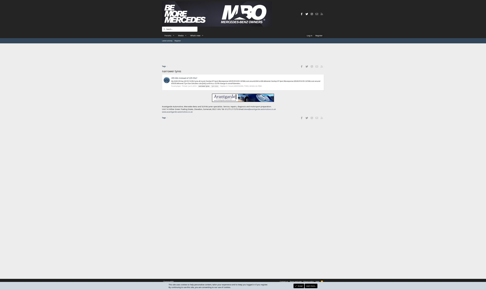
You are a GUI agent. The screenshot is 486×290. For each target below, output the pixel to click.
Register (178, 41)
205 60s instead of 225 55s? (184, 78)
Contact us (284, 281)
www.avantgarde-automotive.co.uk (177, 112)
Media (181, 35)
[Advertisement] (243, 54)
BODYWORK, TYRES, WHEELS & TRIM (248, 86)
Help (317, 281)
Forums (168, 35)
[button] (174, 35)
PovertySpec (176, 86)
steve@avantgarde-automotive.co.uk (260, 109)
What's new (195, 35)
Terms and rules (296, 281)
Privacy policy (308, 281)
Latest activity (167, 41)
